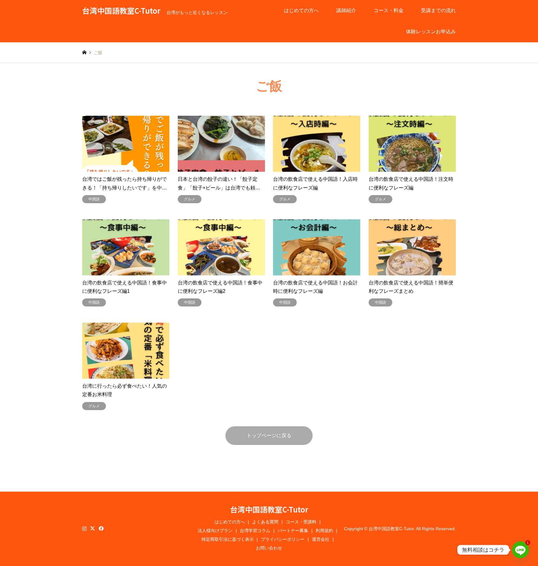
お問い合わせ (269, 547)
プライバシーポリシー (282, 539)
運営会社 (320, 539)
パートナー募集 (293, 530)
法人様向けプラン (215, 530)
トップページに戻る (269, 435)
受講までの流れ (438, 10)
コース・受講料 (301, 521)
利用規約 (324, 530)
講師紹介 (346, 10)
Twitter (92, 528)
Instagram (84, 528)
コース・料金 (389, 10)
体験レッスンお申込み (431, 31)
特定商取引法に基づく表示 (227, 539)
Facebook (100, 528)
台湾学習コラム (255, 530)
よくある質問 (265, 521)
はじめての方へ (301, 10)
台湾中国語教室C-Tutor (269, 509)
